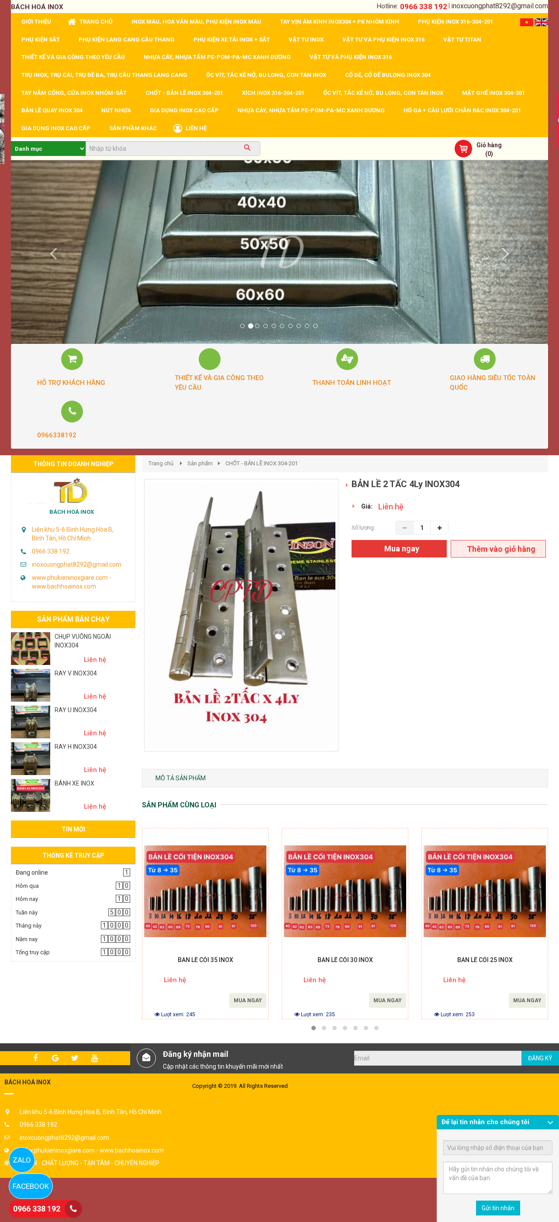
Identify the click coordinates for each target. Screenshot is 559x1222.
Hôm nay (27, 899)
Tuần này (27, 912)
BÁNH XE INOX (74, 783)
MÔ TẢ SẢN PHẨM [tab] (180, 778)
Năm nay (27, 939)
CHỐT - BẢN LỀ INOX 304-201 (261, 463)
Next (354, 624)
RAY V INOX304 (76, 673)
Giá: (367, 506)
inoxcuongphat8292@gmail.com (499, 6)
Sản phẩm (200, 463)
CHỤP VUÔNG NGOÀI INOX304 (83, 641)
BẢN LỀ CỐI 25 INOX (485, 960)
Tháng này (28, 925)
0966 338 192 (423, 6)
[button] (51, 252)
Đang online (32, 872)
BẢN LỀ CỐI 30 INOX (345, 960)
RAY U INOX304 (76, 709)
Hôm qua (27, 886)
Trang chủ (160, 463)
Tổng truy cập (33, 952)
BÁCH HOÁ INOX (71, 512)
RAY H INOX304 (76, 746)
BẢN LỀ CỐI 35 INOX (205, 960)
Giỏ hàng (489, 145)
